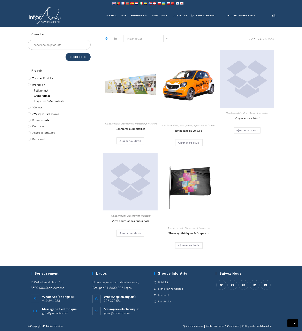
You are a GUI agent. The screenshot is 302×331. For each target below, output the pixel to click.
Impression (140, 123)
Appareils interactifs (43, 132)
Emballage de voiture (188, 130)
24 (264, 38)
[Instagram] (243, 285)
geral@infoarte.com (55, 313)
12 (259, 38)
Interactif (163, 295)
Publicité (163, 282)
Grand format (127, 123)
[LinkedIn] (254, 285)
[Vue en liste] (115, 38)
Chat (292, 323)
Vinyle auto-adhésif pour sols (130, 221)
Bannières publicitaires (130, 128)
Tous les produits (112, 123)
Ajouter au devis (130, 140)
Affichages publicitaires (45, 113)
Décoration (38, 126)
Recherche (78, 56)
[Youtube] (266, 285)
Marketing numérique (170, 288)
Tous (271, 38)
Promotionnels (40, 120)
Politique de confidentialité (257, 326)
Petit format (41, 90)
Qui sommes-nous (193, 326)
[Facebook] (232, 285)
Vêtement (38, 107)
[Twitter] (221, 285)
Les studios (164, 301)
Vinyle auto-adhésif (247, 118)
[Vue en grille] (106, 38)
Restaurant (151, 123)
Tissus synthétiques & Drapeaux (188, 233)
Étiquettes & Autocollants (49, 101)
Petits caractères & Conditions (222, 326)
